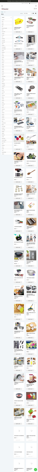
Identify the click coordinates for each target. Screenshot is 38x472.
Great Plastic (3, 76)
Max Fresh (3, 95)
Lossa (2, 93)
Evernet (3, 57)
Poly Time (3, 119)
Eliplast (3, 50)
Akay (2, 21)
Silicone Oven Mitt (17, 143)
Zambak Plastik (4, 152)
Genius (3, 69)
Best (2, 26)
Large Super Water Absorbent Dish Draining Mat (31, 295)
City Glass (3, 38)
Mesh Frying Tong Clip (30, 144)
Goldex (3, 71)
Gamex (3, 62)
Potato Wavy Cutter (17, 314)
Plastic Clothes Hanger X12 (31, 161)
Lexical (3, 90)
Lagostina (3, 86)
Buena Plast (3, 31)
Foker (2, 59)
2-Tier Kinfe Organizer (18, 226)
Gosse (3, 74)
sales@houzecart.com (33, 3)
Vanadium (3, 145)
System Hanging (4, 140)
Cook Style (3, 40)
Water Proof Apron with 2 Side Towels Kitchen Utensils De (31, 44)
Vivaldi (3, 148)
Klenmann (3, 83)
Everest (3, 55)
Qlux (2, 121)
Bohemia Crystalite (4, 28)
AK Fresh (3, 19)
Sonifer (3, 136)
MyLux (3, 102)
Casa (2, 36)
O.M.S (3, 107)
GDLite (3, 64)
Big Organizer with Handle (18, 242)
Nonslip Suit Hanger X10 (18, 43)
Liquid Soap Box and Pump (18, 277)
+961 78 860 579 (25, 3)
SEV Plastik (3, 129)
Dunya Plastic (4, 47)
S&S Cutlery (3, 126)
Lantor (3, 88)
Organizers (3, 109)
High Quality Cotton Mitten (19, 435)
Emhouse (3, 52)
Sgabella (3, 131)
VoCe (2, 150)
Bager (2, 24)
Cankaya (3, 33)
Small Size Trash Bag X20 (31, 349)
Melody (3, 98)
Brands (3, 17)
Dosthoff (3, 45)
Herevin (3, 78)
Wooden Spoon (29, 177)
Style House (3, 138)
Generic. (3, 67)
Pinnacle (3, 112)
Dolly (2, 43)
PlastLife (3, 117)
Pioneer (3, 114)
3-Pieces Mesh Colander (30, 277)
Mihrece (3, 100)
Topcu (3, 143)
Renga (3, 124)
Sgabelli (3, 133)
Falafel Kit (16, 261)
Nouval (3, 105)
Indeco (3, 81)
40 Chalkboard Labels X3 (18, 177)
